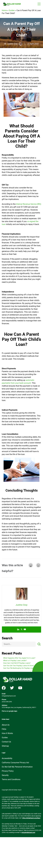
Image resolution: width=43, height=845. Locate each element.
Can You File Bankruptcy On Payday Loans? (19, 668)
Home (4, 10)
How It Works (7, 733)
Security (5, 775)
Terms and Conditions (11, 779)
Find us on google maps (9, 711)
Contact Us (6, 742)
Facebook (4, 688)
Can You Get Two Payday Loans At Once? (18, 666)
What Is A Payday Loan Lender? (15, 660)
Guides (12, 10)
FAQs (4, 729)
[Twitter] (21, 629)
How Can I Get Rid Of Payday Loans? (17, 663)
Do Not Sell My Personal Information (17, 767)
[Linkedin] (18, 629)
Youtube (20, 688)
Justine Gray (12, 44)
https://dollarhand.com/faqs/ (31, 818)
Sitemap (5, 746)
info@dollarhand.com (9, 696)
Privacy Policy (8, 771)
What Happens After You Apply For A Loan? (19, 658)
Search (7, 638)
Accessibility (7, 758)
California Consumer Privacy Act (15, 762)
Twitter (12, 688)
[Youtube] (25, 629)
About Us (5, 725)
